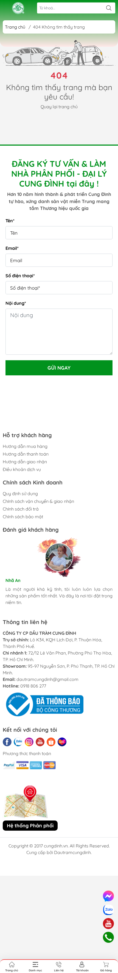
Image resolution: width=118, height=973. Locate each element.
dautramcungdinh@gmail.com (47, 679)
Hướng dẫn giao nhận (25, 461)
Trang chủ (15, 27)
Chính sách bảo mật (23, 516)
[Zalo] (18, 742)
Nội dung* (15, 303)
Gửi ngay (59, 368)
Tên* (10, 220)
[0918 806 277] (108, 937)
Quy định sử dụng (20, 493)
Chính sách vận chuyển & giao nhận (38, 501)
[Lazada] (62, 742)
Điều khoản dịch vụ (22, 469)
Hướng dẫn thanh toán (26, 454)
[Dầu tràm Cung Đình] (18, 8)
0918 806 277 (33, 686)
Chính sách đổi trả (21, 509)
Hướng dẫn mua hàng (25, 446)
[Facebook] (7, 742)
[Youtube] (40, 742)
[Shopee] (51, 742)
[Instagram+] (29, 742)
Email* (12, 248)
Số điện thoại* (20, 275)
